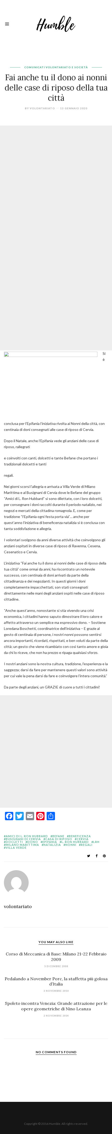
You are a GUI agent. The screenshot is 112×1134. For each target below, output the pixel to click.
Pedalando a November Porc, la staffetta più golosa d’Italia (56, 981)
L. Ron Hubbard (75, 841)
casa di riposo (58, 838)
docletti (14, 841)
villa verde (16, 847)
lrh (96, 841)
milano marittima (22, 844)
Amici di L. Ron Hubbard (27, 836)
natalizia (52, 844)
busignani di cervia (23, 838)
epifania (49, 841)
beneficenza (80, 836)
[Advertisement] (56, 182)
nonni (70, 844)
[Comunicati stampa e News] (56, 23)
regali (86, 844)
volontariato (42, 108)
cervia (83, 838)
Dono (32, 841)
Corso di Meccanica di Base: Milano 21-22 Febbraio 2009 (56, 956)
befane (58, 836)
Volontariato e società (67, 67)
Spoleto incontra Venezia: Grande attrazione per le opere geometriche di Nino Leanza (56, 1006)
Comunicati (34, 67)
